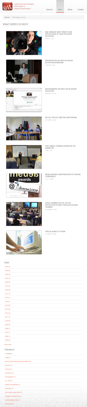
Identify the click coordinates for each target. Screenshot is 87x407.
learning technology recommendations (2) (18, 361)
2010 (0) (7, 321)
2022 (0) (7, 274)
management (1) (10, 377)
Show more (7, 344)
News (60, 9)
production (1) (9, 373)
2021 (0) (7, 278)
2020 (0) (7, 282)
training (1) (8, 369)
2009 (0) (7, 325)
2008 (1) (7, 328)
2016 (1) (7, 297)
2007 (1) (7, 332)
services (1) (8, 365)
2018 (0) (7, 290)
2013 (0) (7, 309)
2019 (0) (7, 286)
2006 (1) (7, 336)
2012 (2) (7, 313)
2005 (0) (7, 340)
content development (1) (12, 400)
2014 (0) (7, 305)
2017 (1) (7, 294)
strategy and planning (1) (13, 396)
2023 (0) (7, 270)
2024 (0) (7, 267)
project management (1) (12, 384)
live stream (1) (9, 404)
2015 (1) (7, 301)
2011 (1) (7, 317)
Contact (80, 9)
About (70, 9)
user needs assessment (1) (13, 392)
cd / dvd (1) (8, 381)
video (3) (7, 357)
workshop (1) (9, 388)
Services (49, 9)
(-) (6, 353)
